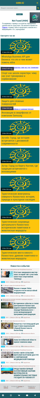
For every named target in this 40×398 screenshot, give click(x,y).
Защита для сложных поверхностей (13, 102)
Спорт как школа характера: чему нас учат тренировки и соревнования (19, 76)
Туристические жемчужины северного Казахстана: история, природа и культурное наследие (18, 196)
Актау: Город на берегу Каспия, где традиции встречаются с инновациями (20, 168)
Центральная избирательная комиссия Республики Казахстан (19, 366)
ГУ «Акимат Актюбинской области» (12, 337)
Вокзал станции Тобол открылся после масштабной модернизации (25, 290)
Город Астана (26, 282)
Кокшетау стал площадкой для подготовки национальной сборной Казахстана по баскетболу (26, 327)
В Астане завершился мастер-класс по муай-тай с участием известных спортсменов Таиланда (26, 275)
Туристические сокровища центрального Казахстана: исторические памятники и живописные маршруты (16, 226)
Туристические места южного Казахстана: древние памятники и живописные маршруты (20, 255)
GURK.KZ (20, 3)
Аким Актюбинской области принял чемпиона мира (25, 341)
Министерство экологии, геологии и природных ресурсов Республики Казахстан (18, 300)
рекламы (20, 386)
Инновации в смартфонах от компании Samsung (16, 114)
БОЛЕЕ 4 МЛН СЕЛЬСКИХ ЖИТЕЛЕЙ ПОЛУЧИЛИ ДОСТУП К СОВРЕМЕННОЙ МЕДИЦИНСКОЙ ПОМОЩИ (26, 356)
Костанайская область (29, 296)
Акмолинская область (29, 333)
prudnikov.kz (31, 387)
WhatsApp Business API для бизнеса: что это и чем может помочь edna (17, 59)
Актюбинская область (28, 346)
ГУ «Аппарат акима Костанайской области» (14, 285)
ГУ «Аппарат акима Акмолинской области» (14, 321)
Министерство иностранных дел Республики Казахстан (17, 269)
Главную (4, 27)
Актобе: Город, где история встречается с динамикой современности (15, 140)
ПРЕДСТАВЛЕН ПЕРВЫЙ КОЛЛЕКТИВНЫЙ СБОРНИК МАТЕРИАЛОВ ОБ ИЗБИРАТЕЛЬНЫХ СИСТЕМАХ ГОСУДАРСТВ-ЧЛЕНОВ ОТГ (25, 373)
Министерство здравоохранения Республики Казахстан (17, 350)
